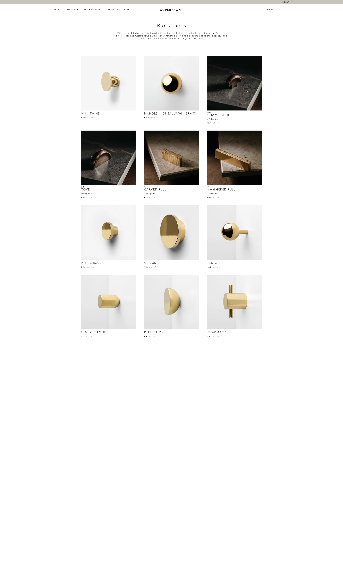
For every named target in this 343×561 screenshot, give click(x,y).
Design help (269, 9)
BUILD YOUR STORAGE (118, 9)
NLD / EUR (285, 2)
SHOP (56, 9)
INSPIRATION (72, 9)
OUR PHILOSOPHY (93, 9)
